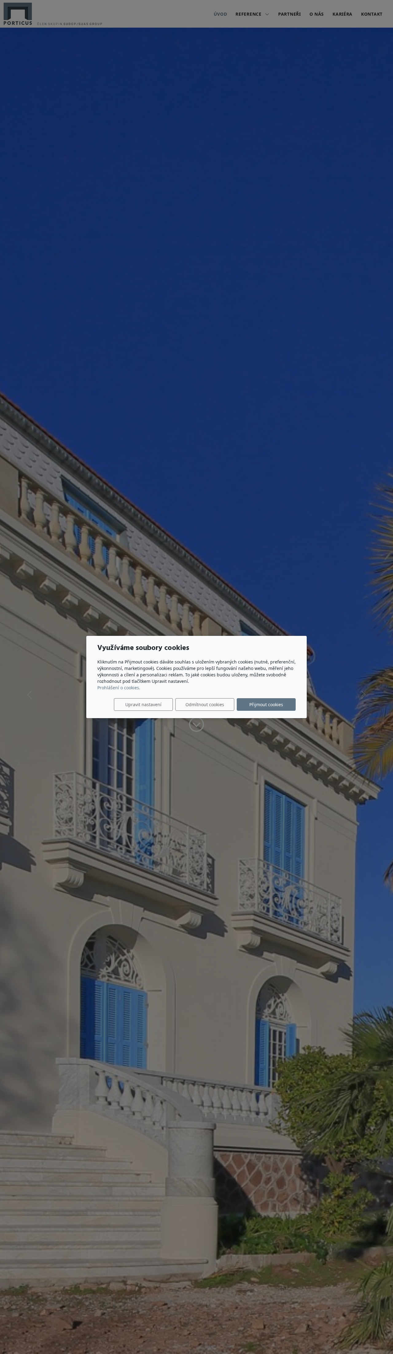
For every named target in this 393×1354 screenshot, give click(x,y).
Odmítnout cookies (204, 704)
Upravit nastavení (143, 704)
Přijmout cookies (266, 704)
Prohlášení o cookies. (118, 688)
